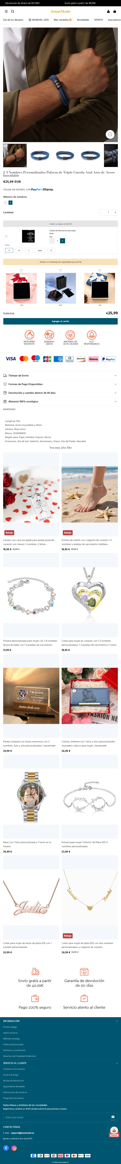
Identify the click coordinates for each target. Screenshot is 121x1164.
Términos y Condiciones (14, 1050)
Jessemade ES (63, 1162)
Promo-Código (10, 1026)
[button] (6, 11)
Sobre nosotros (10, 1032)
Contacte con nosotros (14, 1069)
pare (40, 250)
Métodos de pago (11, 1038)
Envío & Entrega (10, 1074)
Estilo (7, 244)
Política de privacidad (13, 1044)
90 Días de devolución (13, 1080)
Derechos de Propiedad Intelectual (19, 1056)
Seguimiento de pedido (14, 1086)
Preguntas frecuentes (13, 1098)
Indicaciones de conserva (15, 1092)
